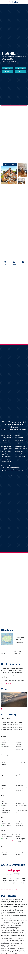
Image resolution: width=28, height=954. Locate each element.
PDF (21, 71)
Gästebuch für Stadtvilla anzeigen (9, 889)
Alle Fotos (6, 164)
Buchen (8, 68)
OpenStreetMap (9, 644)
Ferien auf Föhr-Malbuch (7, 840)
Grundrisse (13, 164)
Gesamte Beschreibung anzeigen (9, 684)
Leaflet (6, 644)
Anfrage (22, 68)
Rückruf (8, 71)
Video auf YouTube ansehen (9, 709)
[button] (10, 641)
